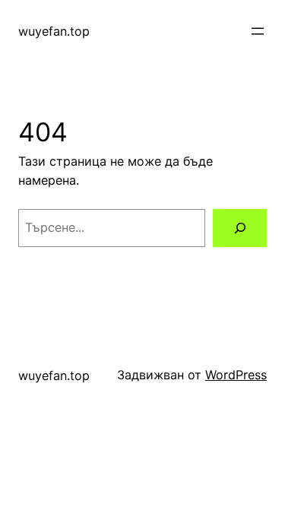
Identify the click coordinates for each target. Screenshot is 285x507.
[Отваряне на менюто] (258, 31)
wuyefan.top (54, 31)
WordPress (236, 374)
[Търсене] (240, 228)
